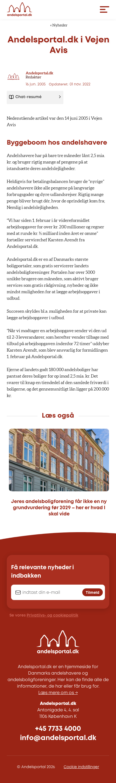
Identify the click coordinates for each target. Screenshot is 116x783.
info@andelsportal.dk (58, 738)
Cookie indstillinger (81, 767)
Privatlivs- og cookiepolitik (52, 615)
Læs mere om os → (58, 693)
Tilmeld (92, 592)
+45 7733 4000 (58, 729)
